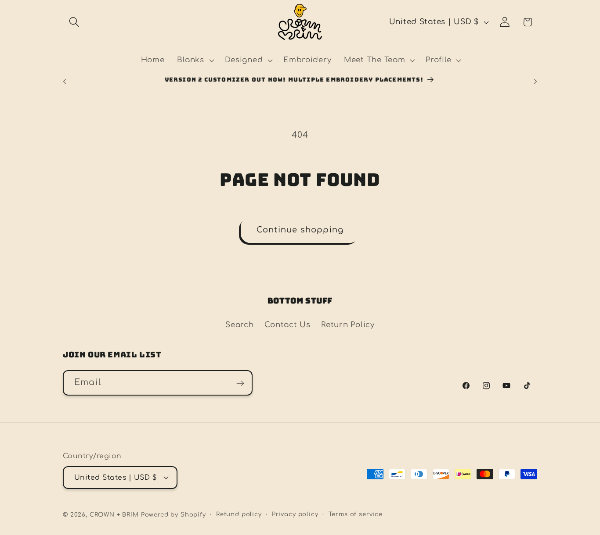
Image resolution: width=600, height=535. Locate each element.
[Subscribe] (240, 383)
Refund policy (239, 513)
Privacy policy (295, 513)
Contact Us (287, 325)
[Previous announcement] (64, 81)
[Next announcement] (535, 81)
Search (239, 325)
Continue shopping (300, 229)
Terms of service (356, 513)
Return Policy (347, 325)
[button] (74, 22)
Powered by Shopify (173, 514)
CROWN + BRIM (114, 514)
